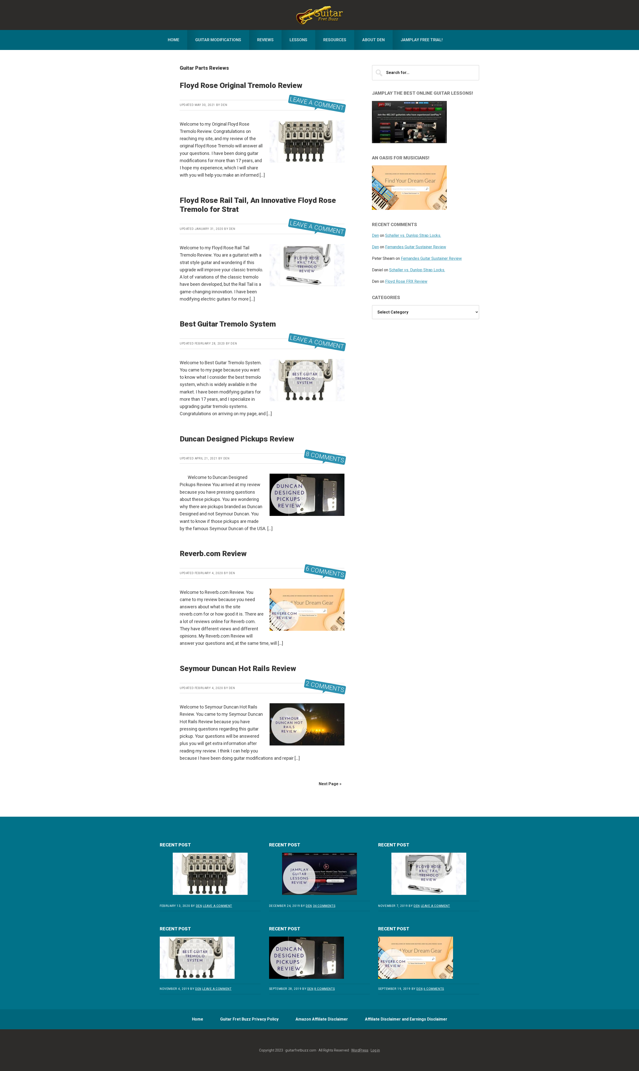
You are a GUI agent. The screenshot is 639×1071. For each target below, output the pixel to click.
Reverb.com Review (213, 553)
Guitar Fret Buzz (319, 15)
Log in (375, 1050)
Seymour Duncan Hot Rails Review (238, 668)
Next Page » (330, 783)
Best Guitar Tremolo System (228, 324)
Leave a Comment (317, 103)
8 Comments (325, 457)
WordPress (359, 1050)
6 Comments (325, 572)
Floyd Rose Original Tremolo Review (241, 85)
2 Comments (325, 687)
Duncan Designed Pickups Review (237, 438)
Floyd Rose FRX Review (406, 281)
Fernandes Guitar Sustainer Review (415, 247)
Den (375, 235)
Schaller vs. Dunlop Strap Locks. (413, 235)
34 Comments (324, 906)
